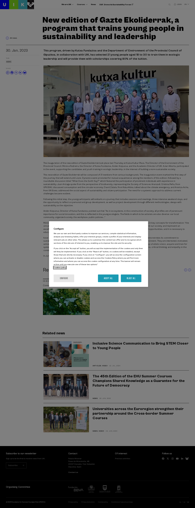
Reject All (131, 278)
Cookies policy (60, 267)
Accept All (108, 278)
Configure (64, 278)
